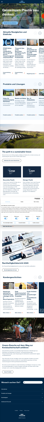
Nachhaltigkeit (4, 398)
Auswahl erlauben (22, 222)
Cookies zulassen (36, 222)
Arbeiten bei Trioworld (6, 402)
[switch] (16, 218)
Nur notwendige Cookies (8, 222)
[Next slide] (40, 33)
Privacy (21, 410)
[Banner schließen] (42, 198)
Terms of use (26, 410)
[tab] (22, 389)
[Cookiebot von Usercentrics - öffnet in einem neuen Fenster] (35, 198)
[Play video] (22, 330)
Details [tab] (22, 201)
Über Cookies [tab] (36, 201)
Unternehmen (4, 389)
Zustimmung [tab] (7, 201)
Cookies (16, 410)
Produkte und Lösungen (6, 394)
